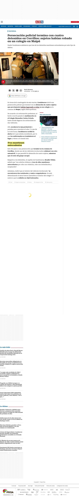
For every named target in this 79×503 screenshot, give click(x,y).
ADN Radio (39, 22)
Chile (11, 182)
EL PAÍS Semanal (54, 492)
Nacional (12, 31)
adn (61, 490)
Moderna (28, 494)
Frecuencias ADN (22, 485)
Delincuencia (49, 182)
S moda (49, 494)
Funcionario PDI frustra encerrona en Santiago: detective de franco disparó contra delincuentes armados (11, 449)
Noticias (3, 26)
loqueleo (56, 494)
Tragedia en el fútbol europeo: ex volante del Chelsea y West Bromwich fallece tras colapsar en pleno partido (11, 384)
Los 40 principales (28, 490)
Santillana (35, 490)
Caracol (67, 490)
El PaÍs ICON (42, 494)
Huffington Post (23, 492)
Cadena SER (51, 490)
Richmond (20, 494)
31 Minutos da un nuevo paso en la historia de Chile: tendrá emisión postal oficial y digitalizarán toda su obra (11, 442)
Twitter (13, 90)
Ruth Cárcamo (28, 89)
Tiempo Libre (18, 26)
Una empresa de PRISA (8, 491)
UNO (32, 492)
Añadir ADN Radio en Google (18, 95)
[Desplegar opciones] (55, 81)
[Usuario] (77, 26)
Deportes (10, 26)
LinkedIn (17, 90)
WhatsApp (20, 90)
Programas (26, 26)
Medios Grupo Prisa (8, 495)
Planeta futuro (60, 492)
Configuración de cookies (62, 485)
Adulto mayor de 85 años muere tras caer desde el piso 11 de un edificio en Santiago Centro (11, 419)
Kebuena (67, 492)
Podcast (34, 26)
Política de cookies (51, 485)
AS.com (56, 490)
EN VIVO (75, 22)
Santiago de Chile (39, 182)
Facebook (9, 90)
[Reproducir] (3, 82)
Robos (30, 182)
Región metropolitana (20, 182)
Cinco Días (42, 492)
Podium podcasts (36, 494)
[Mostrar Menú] (2, 22)
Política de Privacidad (39, 485)
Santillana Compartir (44, 490)
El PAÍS (21, 490)
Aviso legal (30, 485)
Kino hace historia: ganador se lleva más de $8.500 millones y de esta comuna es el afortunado (10, 426)
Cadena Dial (48, 492)
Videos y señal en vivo (44, 26)
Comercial (14, 485)
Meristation (63, 494)
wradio (36, 492)
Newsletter (74, 26)
